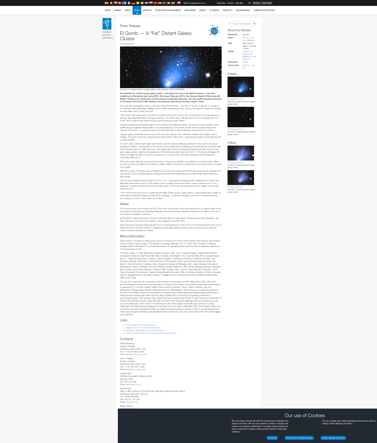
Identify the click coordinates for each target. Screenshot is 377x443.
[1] (151, 106)
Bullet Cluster (161, 180)
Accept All (272, 438)
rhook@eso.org (132, 402)
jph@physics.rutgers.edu (135, 369)
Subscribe (221, 3)
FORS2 (245, 62)
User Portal (267, 3)
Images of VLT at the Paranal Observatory (143, 327)
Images (117, 10)
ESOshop (147, 10)
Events (202, 10)
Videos (128, 10)
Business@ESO (243, 10)
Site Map (239, 3)
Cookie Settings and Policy (333, 438)
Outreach (214, 10)
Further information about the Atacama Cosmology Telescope (151, 333)
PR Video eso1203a (235, 162)
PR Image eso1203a (235, 99)
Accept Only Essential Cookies (299, 438)
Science (256, 3)
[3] (139, 157)
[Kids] (214, 31)
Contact (230, 3)
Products (228, 10)
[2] (195, 152)
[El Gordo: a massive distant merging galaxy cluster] (171, 67)
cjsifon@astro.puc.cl (134, 384)
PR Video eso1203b (235, 187)
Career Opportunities (264, 10)
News (136, 10)
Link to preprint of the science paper (141, 325)
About (108, 10)
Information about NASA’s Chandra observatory (145, 330)
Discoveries (190, 10)
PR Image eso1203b (235, 129)
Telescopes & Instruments (168, 10)
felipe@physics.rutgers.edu (136, 354)
